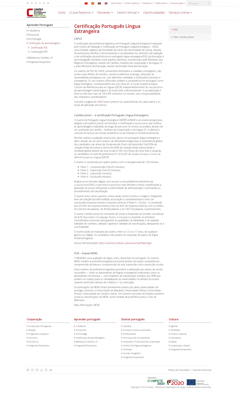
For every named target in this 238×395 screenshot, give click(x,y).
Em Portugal (34, 38)
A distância (34, 30)
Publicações (161, 3)
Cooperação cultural (180, 345)
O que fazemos (80, 12)
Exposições (175, 337)
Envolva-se (33, 341)
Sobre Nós (116, 3)
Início (62, 12)
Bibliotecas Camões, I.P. (40, 57)
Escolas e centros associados (137, 330)
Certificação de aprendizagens (44, 43)
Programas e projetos (38, 334)
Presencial (33, 34)
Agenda (174, 326)
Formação (127, 349)
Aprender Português (40, 25)
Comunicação (177, 3)
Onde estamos (131, 3)
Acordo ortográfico (132, 353)
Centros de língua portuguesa (137, 345)
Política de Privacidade (178, 370)
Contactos (147, 3)
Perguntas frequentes (39, 61)
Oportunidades (154, 12)
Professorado (129, 334)
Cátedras (127, 326)
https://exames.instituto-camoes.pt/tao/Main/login (125, 243)
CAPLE (100, 101)
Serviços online (179, 12)
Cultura (173, 319)
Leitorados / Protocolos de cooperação (141, 341)
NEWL (97, 304)
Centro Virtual (127, 12)
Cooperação (34, 319)
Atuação (32, 330)
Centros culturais (178, 334)
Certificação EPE (39, 51)
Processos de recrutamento (136, 337)
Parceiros (32, 337)
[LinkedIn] (47, 370)
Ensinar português (133, 319)
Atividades (175, 330)
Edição (173, 341)
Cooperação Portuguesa (39, 326)
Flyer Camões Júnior (184, 37)
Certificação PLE (39, 47)
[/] (36, 12)
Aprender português (87, 319)
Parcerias (104, 12)
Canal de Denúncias (202, 370)
